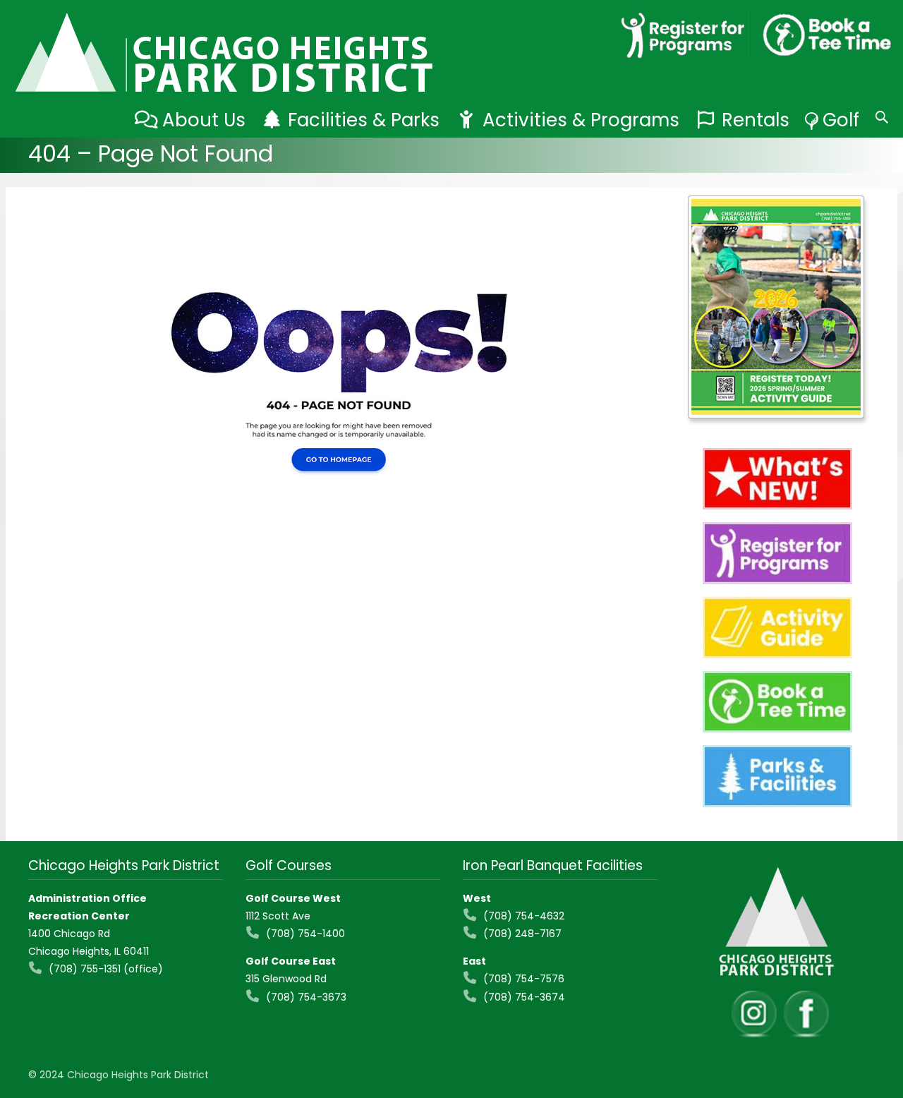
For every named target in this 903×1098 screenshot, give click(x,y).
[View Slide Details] (776, 307)
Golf (841, 120)
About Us (204, 120)
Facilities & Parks (364, 120)
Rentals (755, 120)
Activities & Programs (581, 120)
